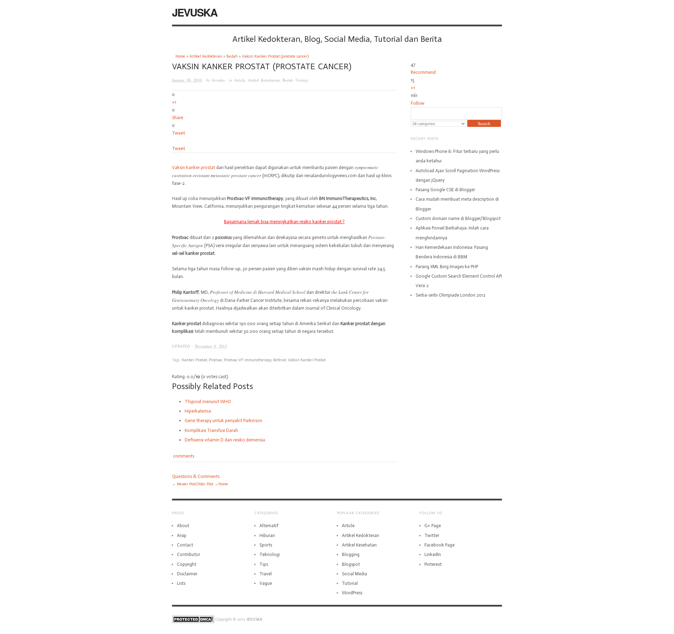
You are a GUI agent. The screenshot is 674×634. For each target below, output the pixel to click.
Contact (185, 545)
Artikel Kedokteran (206, 56)
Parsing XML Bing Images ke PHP (447, 266)
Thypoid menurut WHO (208, 401)
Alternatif (268, 525)
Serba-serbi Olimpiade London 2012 (450, 295)
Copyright (186, 564)
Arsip (181, 535)
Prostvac (215, 360)
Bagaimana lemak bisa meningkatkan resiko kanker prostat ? (284, 221)
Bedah (232, 56)
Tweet (178, 133)
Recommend (423, 72)
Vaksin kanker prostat (193, 167)
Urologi (302, 80)
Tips (263, 564)
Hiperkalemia (198, 411)
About (183, 525)
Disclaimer (187, 573)
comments (183, 456)
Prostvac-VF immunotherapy (247, 360)
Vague (265, 583)
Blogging (350, 554)
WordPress (352, 592)
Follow (417, 103)
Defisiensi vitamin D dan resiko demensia (225, 439)
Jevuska (218, 80)
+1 (174, 102)
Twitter (431, 535)
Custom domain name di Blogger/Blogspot (458, 218)
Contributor (188, 554)
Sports (265, 545)
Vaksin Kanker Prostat (307, 360)
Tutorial (350, 583)
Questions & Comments (195, 476)
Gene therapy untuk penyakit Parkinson (223, 420)
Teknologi (269, 554)
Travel (265, 573)
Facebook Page (439, 545)
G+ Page (432, 525)
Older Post (204, 484)
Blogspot (351, 564)
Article (239, 80)
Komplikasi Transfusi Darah (211, 430)
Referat (279, 360)
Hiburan (267, 535)
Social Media (354, 573)
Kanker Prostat (194, 360)
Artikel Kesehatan (359, 545)
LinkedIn (432, 554)
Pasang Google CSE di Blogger (445, 189)
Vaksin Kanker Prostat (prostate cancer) (275, 56)
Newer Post (186, 484)
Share (177, 117)
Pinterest (433, 564)
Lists (181, 583)
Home (180, 56)
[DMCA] (193, 619)
